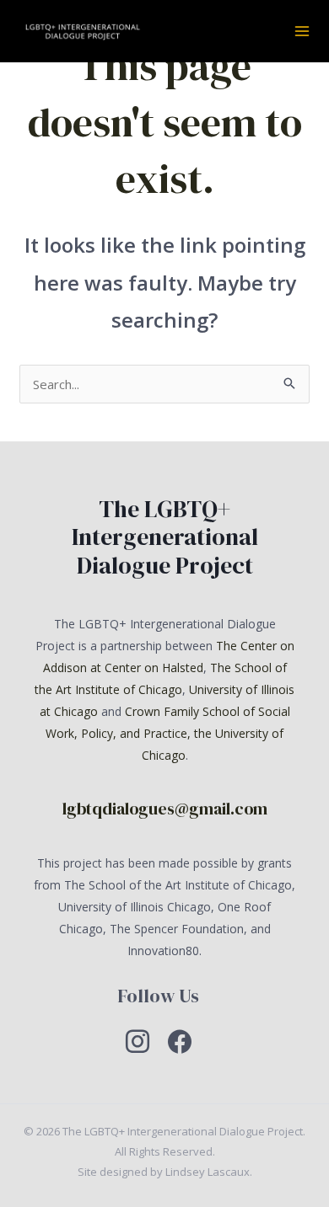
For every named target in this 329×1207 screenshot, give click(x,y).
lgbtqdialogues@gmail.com (164, 809)
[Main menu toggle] (302, 31)
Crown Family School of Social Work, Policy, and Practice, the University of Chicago (168, 733)
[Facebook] (180, 1040)
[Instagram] (137, 1040)
